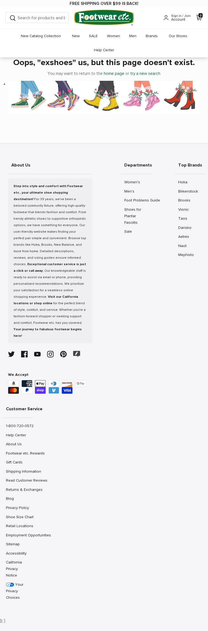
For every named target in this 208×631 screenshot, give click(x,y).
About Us (14, 443)
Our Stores (178, 36)
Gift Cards (14, 462)
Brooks (184, 200)
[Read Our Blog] (76, 354)
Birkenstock (188, 191)
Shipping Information (19, 471)
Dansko (184, 227)
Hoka (184, 182)
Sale (130, 231)
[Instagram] (50, 354)
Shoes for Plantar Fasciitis (132, 216)
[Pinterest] (63, 354)
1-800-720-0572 (19, 425)
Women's (132, 182)
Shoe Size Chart (19, 516)
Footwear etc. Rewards (19, 453)
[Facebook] (24, 354)
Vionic (184, 209)
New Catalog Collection (41, 36)
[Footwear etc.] (104, 18)
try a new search (145, 73)
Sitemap (13, 544)
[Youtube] (37, 354)
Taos (184, 218)
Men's (130, 191)
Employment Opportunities (19, 535)
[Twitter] (11, 354)
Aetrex (184, 236)
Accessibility (16, 553)
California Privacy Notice (14, 569)
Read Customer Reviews (19, 480)
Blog (12, 498)
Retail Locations (19, 525)
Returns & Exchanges (19, 489)
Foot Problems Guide (137, 200)
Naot (184, 245)
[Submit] (13, 17)
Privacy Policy (17, 507)
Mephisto (186, 254)
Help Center (104, 50)
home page (114, 73)
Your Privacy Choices (14, 591)
